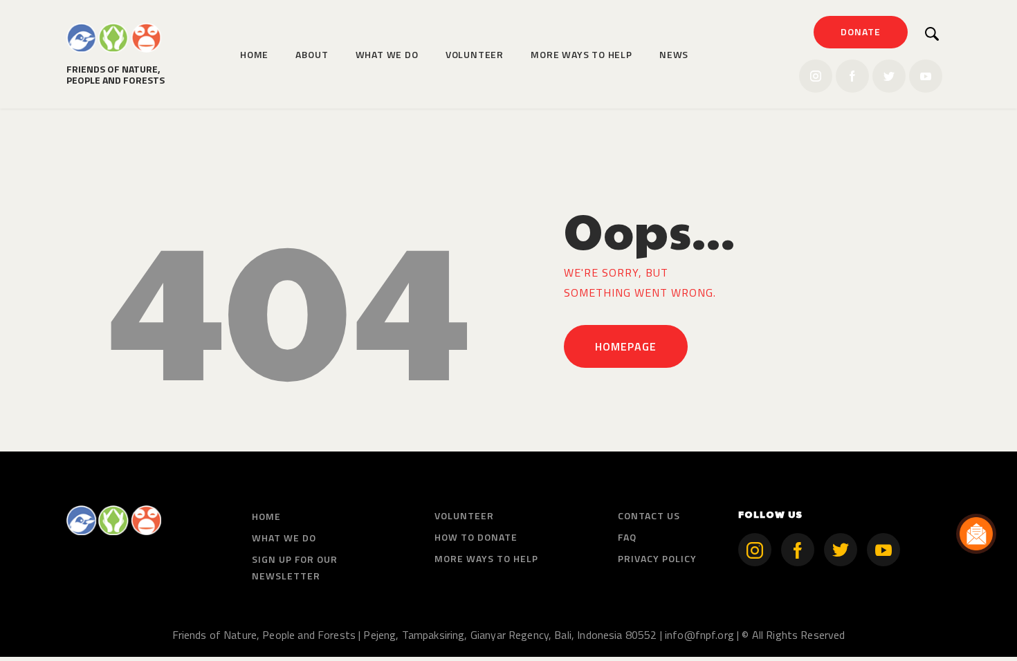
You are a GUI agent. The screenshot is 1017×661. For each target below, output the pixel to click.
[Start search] (932, 34)
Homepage (626, 346)
